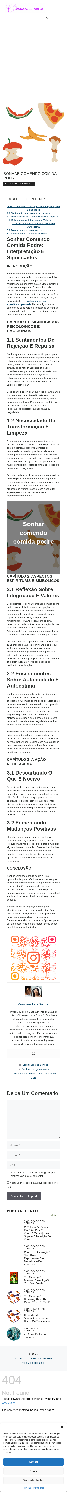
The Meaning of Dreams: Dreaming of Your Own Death (36, 1280)
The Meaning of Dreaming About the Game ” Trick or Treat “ (37, 1299)
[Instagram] (33, 1053)
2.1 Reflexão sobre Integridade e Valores (29, 220)
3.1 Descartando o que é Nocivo (24, 230)
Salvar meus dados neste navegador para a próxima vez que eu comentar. (34, 1174)
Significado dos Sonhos (19, 184)
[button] (62, 1427)
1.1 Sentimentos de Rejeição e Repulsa (28, 213)
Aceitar (33, 1461)
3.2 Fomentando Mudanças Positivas (27, 233)
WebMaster (8, 1402)
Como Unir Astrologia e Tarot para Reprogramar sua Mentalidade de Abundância (37, 1258)
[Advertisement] (33, 61)
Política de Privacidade (33, 1488)
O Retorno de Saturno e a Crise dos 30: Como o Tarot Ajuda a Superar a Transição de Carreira (37, 1233)
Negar (33, 1471)
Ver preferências (33, 1480)
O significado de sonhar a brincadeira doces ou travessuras (37, 1318)
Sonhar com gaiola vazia (35, 1069)
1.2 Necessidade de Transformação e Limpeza (32, 216)
